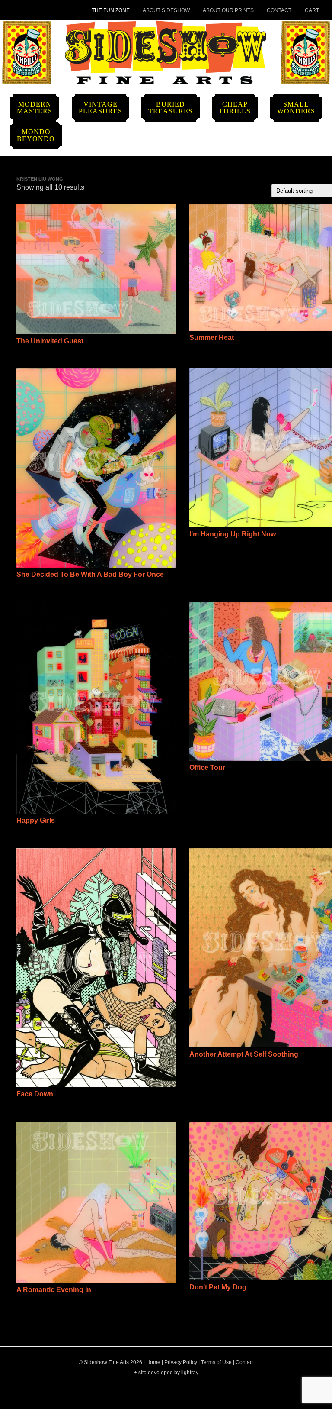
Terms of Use (216, 1362)
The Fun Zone (111, 10)
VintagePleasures (100, 107)
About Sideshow (166, 10)
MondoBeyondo (36, 135)
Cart (312, 10)
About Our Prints (228, 10)
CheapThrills (235, 107)
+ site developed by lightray (166, 1373)
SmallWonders (296, 107)
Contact (279, 10)
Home (153, 1362)
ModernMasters (34, 107)
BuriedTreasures (170, 107)
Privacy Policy (180, 1362)
